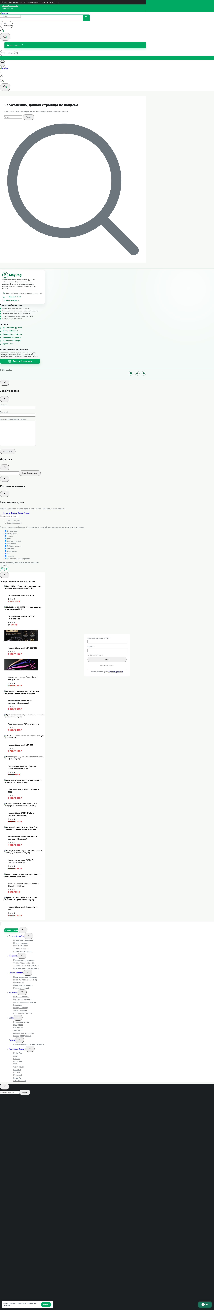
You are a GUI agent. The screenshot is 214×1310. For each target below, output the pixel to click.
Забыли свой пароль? (107, 665)
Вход (107, 660)
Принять (46, 1304)
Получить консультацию (20, 361)
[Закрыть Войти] (4, 479)
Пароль (95, 646)
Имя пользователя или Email (103, 638)
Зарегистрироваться (115, 672)
